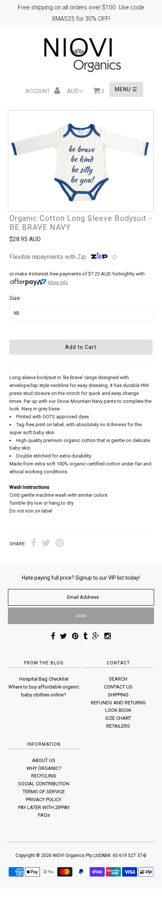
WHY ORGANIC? (43, 768)
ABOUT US (43, 760)
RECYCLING (43, 776)
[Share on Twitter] (45, 544)
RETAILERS (118, 726)
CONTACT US (118, 687)
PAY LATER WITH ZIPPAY (44, 807)
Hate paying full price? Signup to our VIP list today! (81, 578)
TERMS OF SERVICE (44, 791)
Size (14, 298)
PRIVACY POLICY (43, 799)
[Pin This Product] (59, 544)
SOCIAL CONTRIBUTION (43, 783)
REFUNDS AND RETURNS (118, 702)
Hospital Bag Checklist (44, 679)
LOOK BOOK (118, 710)
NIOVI (58, 855)
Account (38, 91)
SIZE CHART (118, 718)
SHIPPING (118, 695)
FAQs (44, 815)
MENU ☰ (126, 89)
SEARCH (118, 679)
